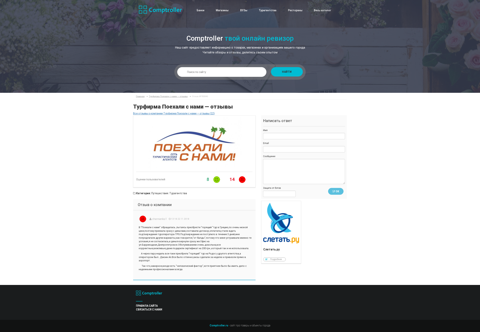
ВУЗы (243, 10)
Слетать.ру (281, 232)
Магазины (222, 10)
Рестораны (295, 10)
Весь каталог (322, 10)
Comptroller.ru (219, 325)
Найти (287, 71)
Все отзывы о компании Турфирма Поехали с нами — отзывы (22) (174, 113)
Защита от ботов (272, 188)
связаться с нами (149, 309)
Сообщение (269, 156)
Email (266, 143)
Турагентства (267, 10)
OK (337, 191)
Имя (265, 130)
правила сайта (147, 305)
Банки (200, 10)
